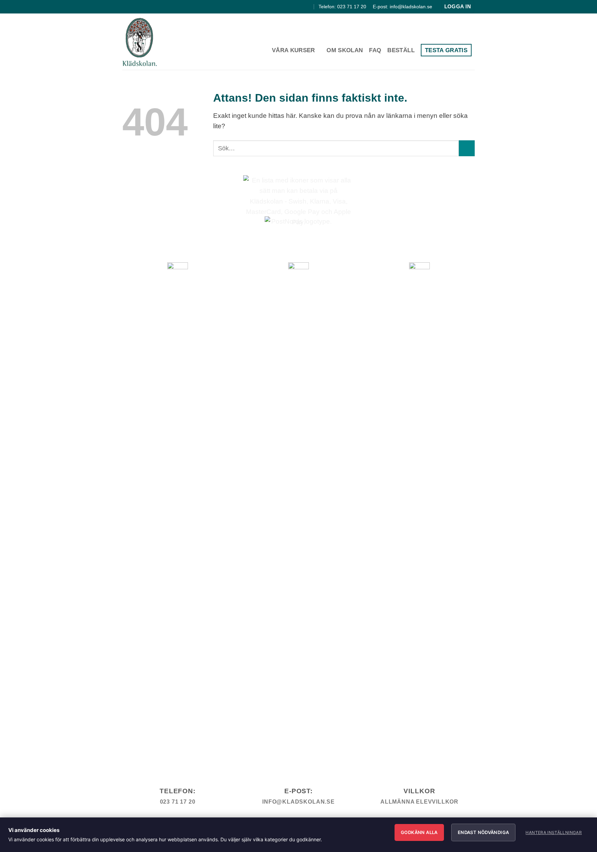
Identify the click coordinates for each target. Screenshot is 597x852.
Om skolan (344, 50)
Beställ (400, 50)
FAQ (375, 50)
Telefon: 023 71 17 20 (342, 6)
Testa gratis (446, 50)
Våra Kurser (293, 50)
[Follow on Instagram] (299, 6)
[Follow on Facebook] (292, 6)
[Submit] (467, 148)
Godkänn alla (419, 832)
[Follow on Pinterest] (307, 6)
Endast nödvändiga (483, 832)
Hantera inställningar (553, 832)
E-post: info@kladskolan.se (402, 6)
